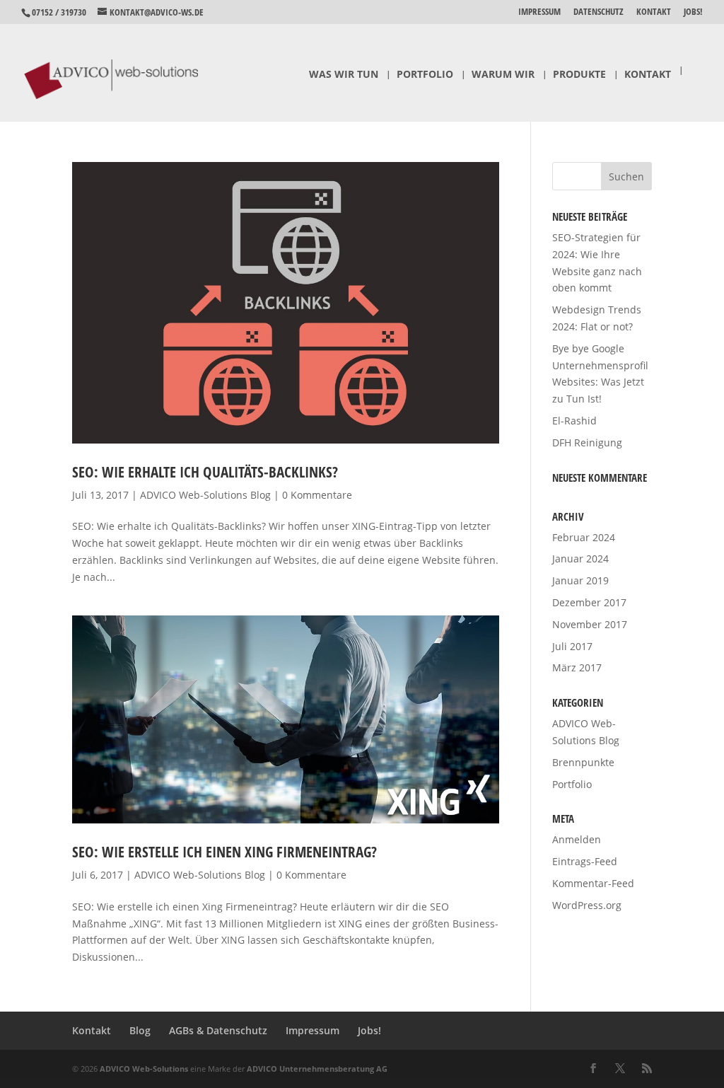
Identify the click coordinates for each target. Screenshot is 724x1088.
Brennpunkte (583, 762)
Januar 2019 (580, 580)
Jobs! (693, 12)
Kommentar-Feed (593, 883)
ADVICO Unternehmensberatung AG (317, 1068)
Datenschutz (598, 12)
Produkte (579, 75)
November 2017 (589, 624)
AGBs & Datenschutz (218, 1030)
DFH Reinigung (587, 442)
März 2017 (577, 667)
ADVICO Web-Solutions (144, 1068)
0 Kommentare (317, 495)
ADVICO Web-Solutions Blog (205, 495)
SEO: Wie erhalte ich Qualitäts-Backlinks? (205, 472)
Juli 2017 (572, 646)
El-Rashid (574, 420)
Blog (140, 1030)
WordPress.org (586, 905)
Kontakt (653, 12)
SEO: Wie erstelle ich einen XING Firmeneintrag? (224, 852)
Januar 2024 (580, 558)
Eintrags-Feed (584, 861)
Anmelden (576, 839)
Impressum (539, 12)
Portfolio (425, 75)
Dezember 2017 (589, 602)
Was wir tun (343, 75)
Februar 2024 (583, 537)
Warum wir (503, 75)
